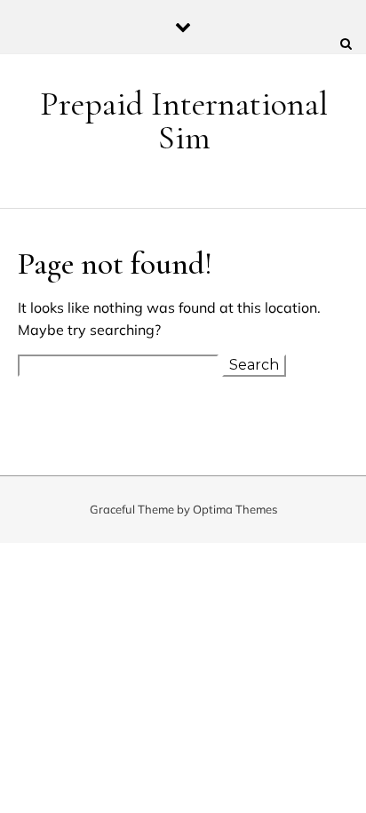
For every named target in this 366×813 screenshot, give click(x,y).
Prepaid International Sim (184, 121)
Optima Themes (235, 509)
